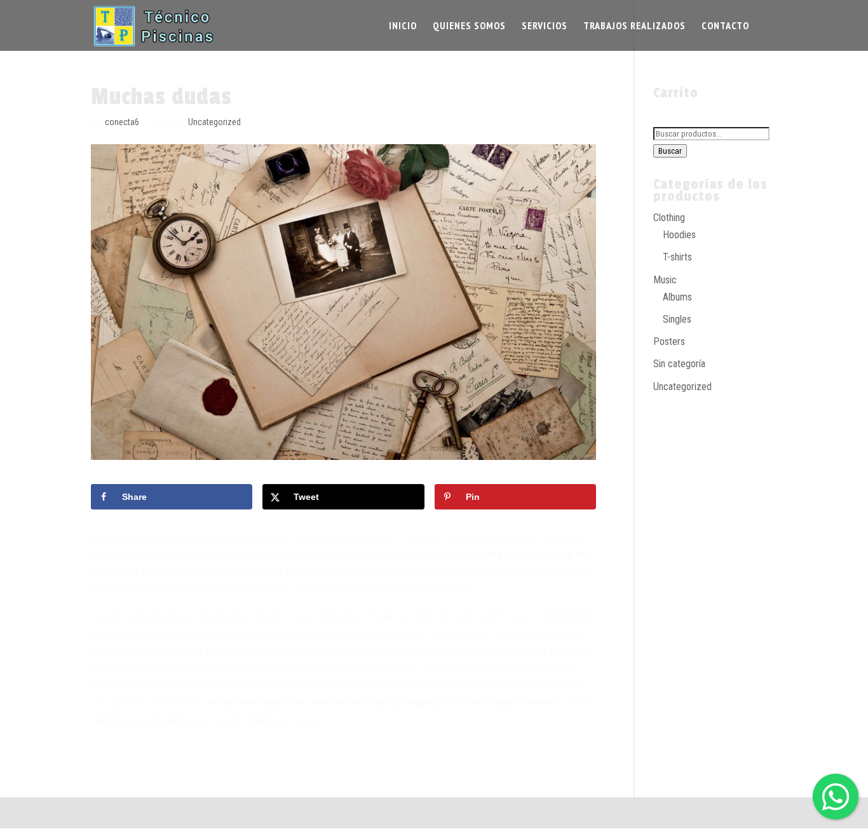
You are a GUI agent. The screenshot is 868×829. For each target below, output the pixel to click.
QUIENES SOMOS (469, 26)
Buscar (670, 151)
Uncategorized (214, 122)
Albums (677, 297)
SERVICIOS (544, 26)
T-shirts (677, 257)
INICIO (403, 26)
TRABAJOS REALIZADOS (634, 26)
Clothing (669, 218)
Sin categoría (679, 364)
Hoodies (679, 235)
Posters (669, 341)
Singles (677, 319)
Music (665, 280)
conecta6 (122, 122)
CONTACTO (725, 26)
